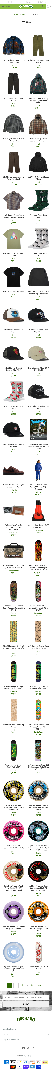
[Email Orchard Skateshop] (32, 1048)
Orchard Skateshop (28, 1056)
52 (32, 985)
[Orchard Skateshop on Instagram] (28, 1048)
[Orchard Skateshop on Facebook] (19, 1048)
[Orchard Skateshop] (26, 6)
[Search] (42, 6)
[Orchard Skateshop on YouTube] (24, 1048)
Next (40, 985)
